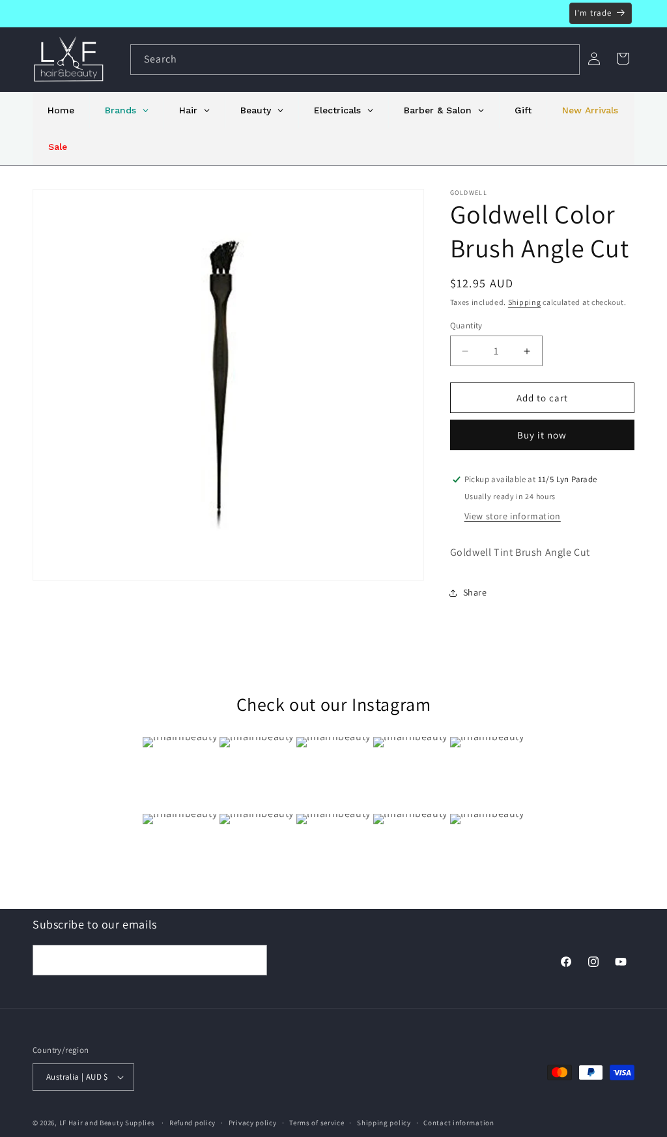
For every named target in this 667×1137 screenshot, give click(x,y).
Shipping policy (384, 1122)
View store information (512, 516)
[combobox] (355, 59)
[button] (622, 58)
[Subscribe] (252, 960)
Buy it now (542, 435)
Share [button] (475, 592)
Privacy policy (253, 1122)
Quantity (466, 325)
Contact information (458, 1122)
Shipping (524, 302)
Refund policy (192, 1122)
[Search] (564, 59)
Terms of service (316, 1122)
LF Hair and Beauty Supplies (107, 1122)
